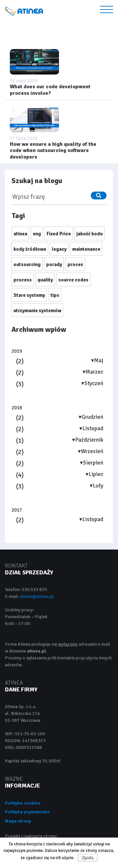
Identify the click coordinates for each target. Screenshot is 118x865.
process (22, 280)
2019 (16, 351)
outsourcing (27, 264)
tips (54, 295)
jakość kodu (89, 234)
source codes (73, 280)
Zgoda (87, 858)
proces (75, 264)
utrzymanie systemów (37, 311)
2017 (16, 510)
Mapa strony (18, 821)
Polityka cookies (22, 803)
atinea (20, 234)
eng (37, 234)
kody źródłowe (29, 249)
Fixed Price (59, 234)
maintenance (86, 249)
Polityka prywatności (27, 812)
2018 (16, 408)
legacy (59, 249)
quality (45, 280)
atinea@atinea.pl (37, 596)
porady (54, 264)
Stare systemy (29, 295)
